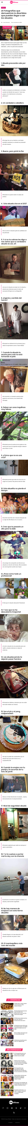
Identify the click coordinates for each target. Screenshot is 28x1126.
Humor (3, 7)
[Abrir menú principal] (2, 2)
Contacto (10, 1122)
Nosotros (17, 1122)
